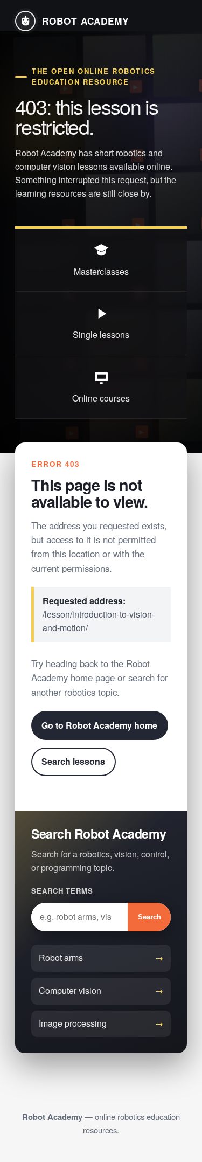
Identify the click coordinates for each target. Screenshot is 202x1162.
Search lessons (73, 761)
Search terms (62, 891)
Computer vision (70, 990)
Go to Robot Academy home (99, 725)
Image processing (73, 1023)
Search (149, 917)
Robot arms (61, 957)
